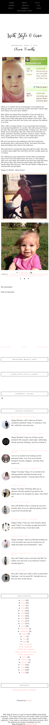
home (11, 3)
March (24, 657)
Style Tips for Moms (20, 502)
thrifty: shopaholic (25, 647)
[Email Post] (31, 272)
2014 (23, 623)
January (25, 662)
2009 (23, 672)
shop (39, 8)
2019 (23, 611)
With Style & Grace (24, 36)
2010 (23, 670)
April (24, 642)
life (38, 5)
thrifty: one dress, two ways (25, 652)
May (24, 639)
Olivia (22, 276)
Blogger (29, 700)
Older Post (6, 347)
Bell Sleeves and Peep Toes (24, 417)
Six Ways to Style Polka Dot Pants (27, 434)
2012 (23, 665)
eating (44, 274)
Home (24, 347)
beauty (26, 5)
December (25, 629)
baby (21, 274)
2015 (23, 621)
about (24, 3)
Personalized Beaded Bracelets (26, 468)
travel (12, 5)
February (24, 660)
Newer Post (42, 347)
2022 (23, 603)
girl (7, 276)
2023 (23, 600)
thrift (11, 8)
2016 (23, 618)
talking (40, 276)
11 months (13, 274)
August (24, 634)
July (24, 636)
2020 (23, 608)
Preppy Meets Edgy (20, 536)
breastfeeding (32, 274)
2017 (23, 616)
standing (30, 276)
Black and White (18, 570)
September (24, 631)
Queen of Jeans (18, 485)
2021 (23, 605)
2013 (23, 626)
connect (25, 8)
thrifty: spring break (25, 654)
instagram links (24, 11)
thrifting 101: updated (26, 649)
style (37, 3)
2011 (22, 667)
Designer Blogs (31, 724)
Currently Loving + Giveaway (24, 519)
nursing (14, 276)
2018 (23, 613)
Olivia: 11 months (25, 644)
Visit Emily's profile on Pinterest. (25, 690)
